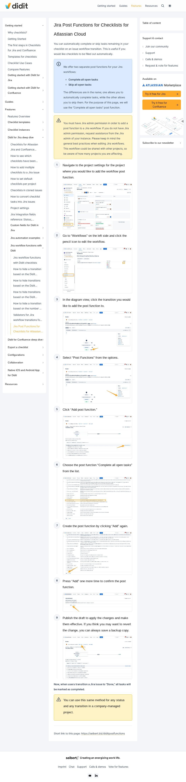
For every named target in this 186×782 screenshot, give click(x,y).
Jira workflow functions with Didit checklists (27, 260)
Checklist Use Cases (20, 63)
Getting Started (17, 38)
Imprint (62, 766)
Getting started (106, 5)
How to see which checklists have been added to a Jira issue (23, 159)
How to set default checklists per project (23, 181)
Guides (123, 5)
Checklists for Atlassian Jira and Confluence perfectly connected (24, 148)
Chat (71, 766)
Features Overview (19, 116)
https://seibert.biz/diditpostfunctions (103, 733)
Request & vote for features (161, 65)
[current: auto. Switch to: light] (174, 6)
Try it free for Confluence (159, 104)
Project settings (20, 207)
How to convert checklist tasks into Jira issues (25, 199)
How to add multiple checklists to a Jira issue (25, 170)
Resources (151, 5)
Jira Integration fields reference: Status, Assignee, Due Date (23, 218)
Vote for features (118, 766)
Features (136, 5)
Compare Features (19, 69)
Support (150, 52)
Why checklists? (17, 32)
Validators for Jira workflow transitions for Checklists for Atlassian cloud (27, 318)
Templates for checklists (22, 56)
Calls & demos (153, 59)
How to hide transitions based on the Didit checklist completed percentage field (26, 284)
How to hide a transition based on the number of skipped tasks (27, 307)
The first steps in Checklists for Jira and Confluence (24, 48)
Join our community (157, 46)
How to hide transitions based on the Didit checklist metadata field (27, 295)
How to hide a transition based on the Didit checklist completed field (27, 272)
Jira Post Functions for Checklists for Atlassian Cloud (27, 329)
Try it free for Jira (155, 93)
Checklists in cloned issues (26, 190)
